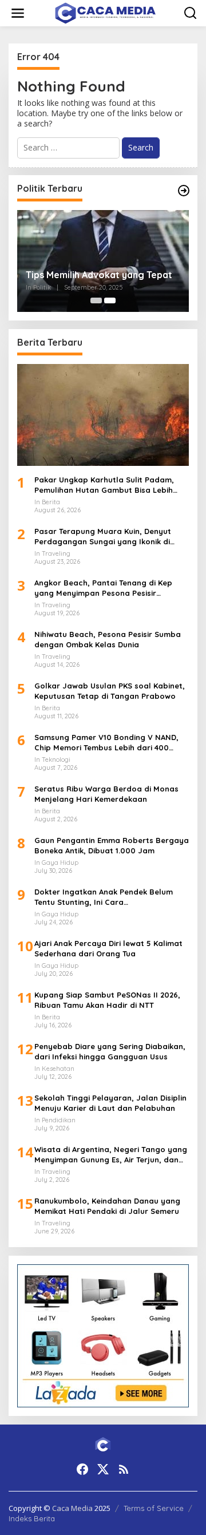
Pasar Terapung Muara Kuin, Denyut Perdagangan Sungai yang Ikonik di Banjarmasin (102, 537)
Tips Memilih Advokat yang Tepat (99, 274)
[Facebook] (82, 1469)
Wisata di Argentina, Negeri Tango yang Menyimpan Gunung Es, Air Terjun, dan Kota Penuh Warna (110, 1155)
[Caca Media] (105, 12)
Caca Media (72, 1508)
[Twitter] (103, 1469)
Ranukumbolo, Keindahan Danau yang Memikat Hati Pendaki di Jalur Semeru (107, 1206)
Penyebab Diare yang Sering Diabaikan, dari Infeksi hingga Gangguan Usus (109, 1051)
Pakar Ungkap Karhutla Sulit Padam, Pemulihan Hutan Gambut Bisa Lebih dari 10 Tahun (104, 485)
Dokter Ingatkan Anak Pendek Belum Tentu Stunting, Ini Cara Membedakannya (103, 897)
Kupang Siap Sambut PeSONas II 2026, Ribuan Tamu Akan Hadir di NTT (107, 1000)
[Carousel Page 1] (96, 300)
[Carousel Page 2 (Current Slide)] (110, 300)
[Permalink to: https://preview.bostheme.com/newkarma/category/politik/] (184, 190)
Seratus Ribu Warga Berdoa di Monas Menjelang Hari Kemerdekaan (106, 794)
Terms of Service (154, 1508)
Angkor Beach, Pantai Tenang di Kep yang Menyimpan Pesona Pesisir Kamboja (103, 588)
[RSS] (123, 1469)
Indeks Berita (32, 1518)
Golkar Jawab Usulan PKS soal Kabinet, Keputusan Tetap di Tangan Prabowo (109, 691)
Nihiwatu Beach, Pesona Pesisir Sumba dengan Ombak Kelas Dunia (107, 639)
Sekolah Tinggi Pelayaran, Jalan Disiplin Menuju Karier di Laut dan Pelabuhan (110, 1103)
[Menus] (18, 13)
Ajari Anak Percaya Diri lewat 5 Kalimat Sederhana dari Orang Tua (108, 948)
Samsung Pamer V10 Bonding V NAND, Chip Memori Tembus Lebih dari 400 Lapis (106, 743)
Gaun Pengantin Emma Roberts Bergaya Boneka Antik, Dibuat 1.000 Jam (111, 845)
